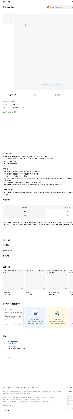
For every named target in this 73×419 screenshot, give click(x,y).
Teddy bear (7, 292)
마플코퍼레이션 (7, 388)
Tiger (27, 292)
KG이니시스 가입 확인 (45, 402)
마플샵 (4, 2)
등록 (20, 324)
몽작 (12, 101)
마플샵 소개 (16, 388)
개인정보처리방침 (32, 387)
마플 (9, 2)
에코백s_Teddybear (53, 292)
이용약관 (23, 388)
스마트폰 (17, 104)
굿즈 (12, 104)
